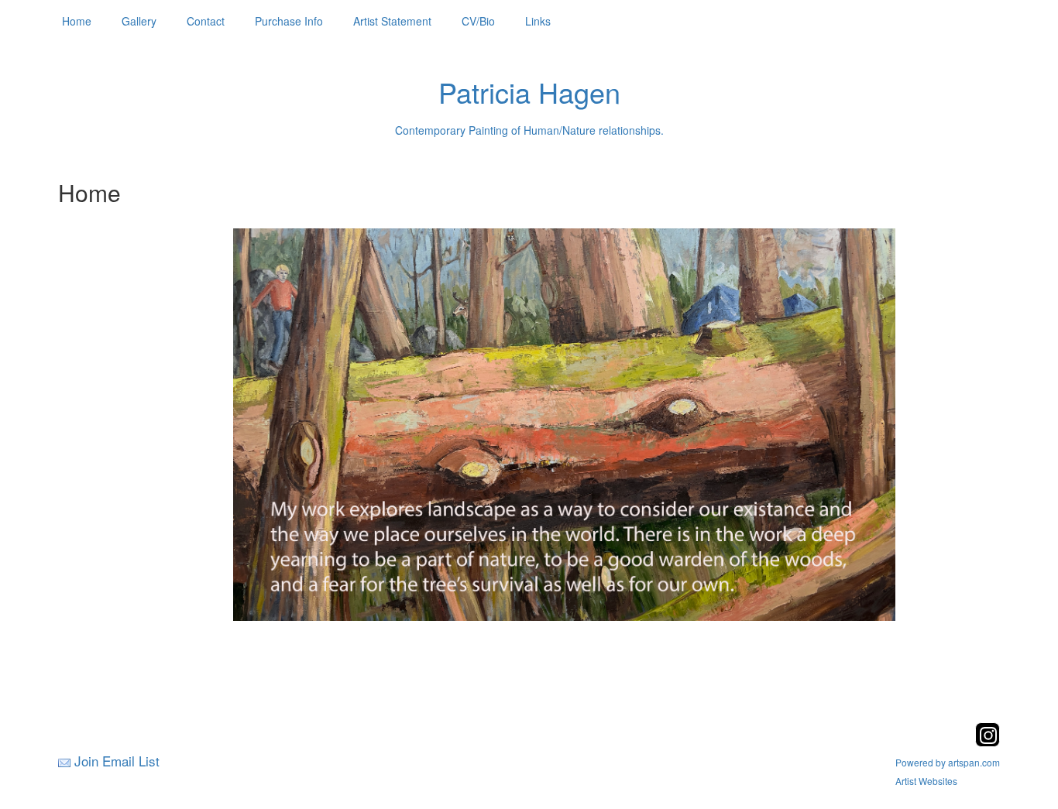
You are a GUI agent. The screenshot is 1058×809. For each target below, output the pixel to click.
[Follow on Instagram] (987, 742)
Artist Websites (926, 780)
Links (538, 21)
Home (76, 21)
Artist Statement (392, 21)
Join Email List (117, 760)
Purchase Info (289, 21)
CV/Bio (478, 21)
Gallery (139, 21)
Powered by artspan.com (947, 762)
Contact (206, 21)
